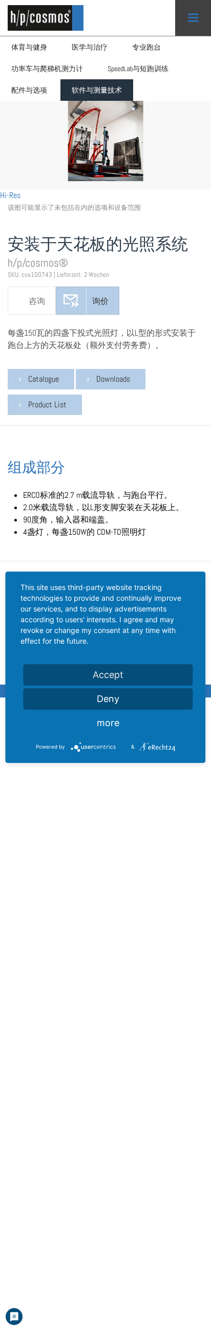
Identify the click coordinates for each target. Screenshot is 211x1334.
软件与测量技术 (97, 90)
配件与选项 (29, 90)
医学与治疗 (90, 47)
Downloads (113, 379)
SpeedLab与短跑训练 (138, 68)
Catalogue (43, 379)
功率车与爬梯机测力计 (47, 68)
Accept (108, 674)
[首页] (49, 18)
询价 (100, 301)
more (108, 722)
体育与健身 (29, 47)
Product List (47, 404)
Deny (108, 698)
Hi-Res (10, 195)
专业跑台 (146, 47)
